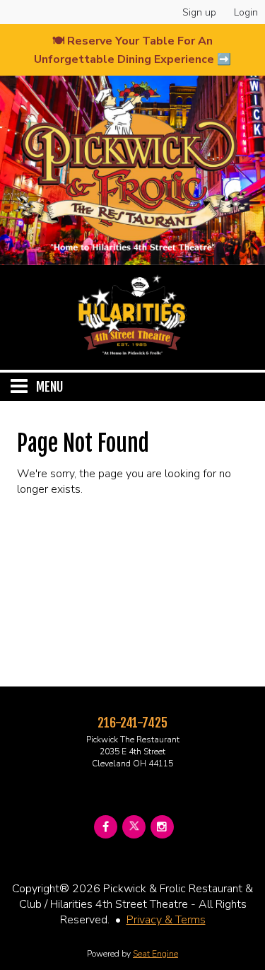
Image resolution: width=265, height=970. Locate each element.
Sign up (199, 12)
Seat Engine (155, 953)
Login (246, 12)
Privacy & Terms (166, 920)
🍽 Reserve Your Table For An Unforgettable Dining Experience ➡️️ (132, 50)
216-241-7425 (132, 722)
